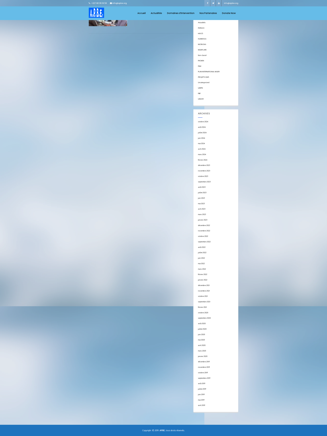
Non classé (202, 55)
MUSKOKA (202, 44)
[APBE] (96, 13)
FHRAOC (201, 28)
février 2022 (202, 274)
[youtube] (218, 3)
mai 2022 (201, 263)
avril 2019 (201, 405)
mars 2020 (202, 351)
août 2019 (201, 383)
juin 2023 (201, 198)
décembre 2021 (204, 285)
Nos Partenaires (208, 13)
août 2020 (202, 323)
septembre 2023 (204, 182)
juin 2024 (201, 138)
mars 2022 (202, 269)
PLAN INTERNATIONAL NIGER (209, 72)
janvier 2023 (202, 220)
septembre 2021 (204, 302)
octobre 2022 (203, 236)
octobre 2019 (203, 373)
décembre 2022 (204, 225)
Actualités (156, 13)
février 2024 (202, 160)
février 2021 (202, 307)
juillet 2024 (202, 133)
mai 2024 (201, 143)
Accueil (141, 13)
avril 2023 (201, 209)
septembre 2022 (204, 242)
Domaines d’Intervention (180, 13)
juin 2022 (201, 258)
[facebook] (207, 3)
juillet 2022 (202, 252)
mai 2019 (201, 400)
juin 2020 (201, 334)
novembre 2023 (204, 171)
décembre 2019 (204, 362)
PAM (199, 66)
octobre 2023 (203, 176)
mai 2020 (201, 340)
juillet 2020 (202, 329)
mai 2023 (201, 203)
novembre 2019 (204, 367)
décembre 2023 (204, 165)
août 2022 (202, 247)
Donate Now (229, 13)
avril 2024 (202, 149)
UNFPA (200, 88)
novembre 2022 (204, 231)
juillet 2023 (202, 193)
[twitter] (213, 3)
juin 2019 (201, 394)
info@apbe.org (120, 3)
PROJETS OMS (203, 77)
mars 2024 (202, 154)
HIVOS (200, 33)
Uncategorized (203, 82)
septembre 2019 (204, 378)
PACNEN (201, 61)
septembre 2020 (204, 318)
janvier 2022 (202, 280)
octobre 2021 (203, 296)
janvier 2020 (202, 356)
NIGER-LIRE (202, 50)
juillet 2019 (202, 389)
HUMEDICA (202, 39)
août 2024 (202, 127)
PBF (199, 93)
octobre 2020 (203, 313)
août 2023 (202, 187)
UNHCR (201, 99)
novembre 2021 (204, 291)
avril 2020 (202, 345)
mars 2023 (202, 214)
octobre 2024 (203, 122)
